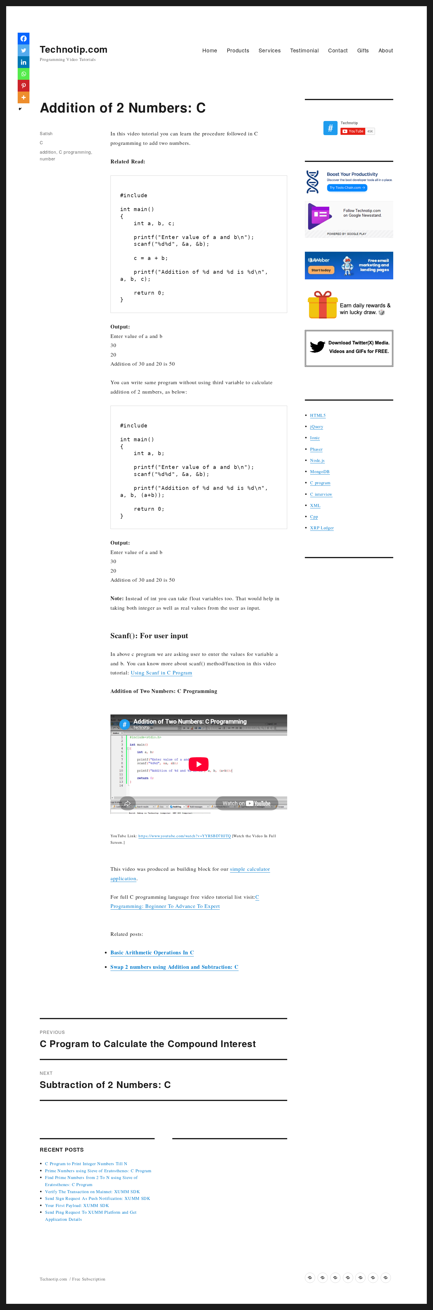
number (47, 158)
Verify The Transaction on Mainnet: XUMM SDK (92, 1191)
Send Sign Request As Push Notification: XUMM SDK (98, 1198)
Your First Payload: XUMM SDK (77, 1205)
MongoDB (320, 471)
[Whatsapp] (23, 74)
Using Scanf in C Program (161, 672)
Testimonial (304, 50)
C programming (75, 152)
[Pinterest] (23, 86)
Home (209, 50)
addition (48, 152)
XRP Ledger (322, 527)
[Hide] (20, 109)
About (386, 50)
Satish (46, 133)
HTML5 (318, 415)
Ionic (315, 437)
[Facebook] (23, 38)
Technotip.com (74, 49)
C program (320, 482)
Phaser (316, 449)
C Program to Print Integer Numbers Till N (86, 1163)
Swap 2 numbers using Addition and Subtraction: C (174, 967)
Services (270, 50)
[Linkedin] (23, 62)
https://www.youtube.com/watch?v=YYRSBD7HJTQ (184, 835)
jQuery (316, 426)
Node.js (317, 460)
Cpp (314, 516)
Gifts (363, 50)
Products (238, 50)
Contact (338, 50)
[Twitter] (23, 50)
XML (315, 505)
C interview (321, 494)
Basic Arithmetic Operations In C (152, 952)
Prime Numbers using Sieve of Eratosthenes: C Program (98, 1170)
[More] (23, 97)
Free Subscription (88, 1279)
